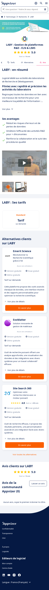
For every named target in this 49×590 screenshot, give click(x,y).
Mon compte (7, 563)
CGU (4, 538)
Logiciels (5, 551)
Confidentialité (8, 529)
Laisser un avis (38, 483)
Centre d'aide (7, 568)
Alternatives (28, 62)
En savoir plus (24, 308)
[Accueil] (2, 17)
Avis (44, 62)
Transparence (7, 533)
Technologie (11, 17)
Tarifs (13, 62)
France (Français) (19, 582)
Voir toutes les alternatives (24, 454)
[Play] (24, 163)
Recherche (23, 17)
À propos (5, 547)
